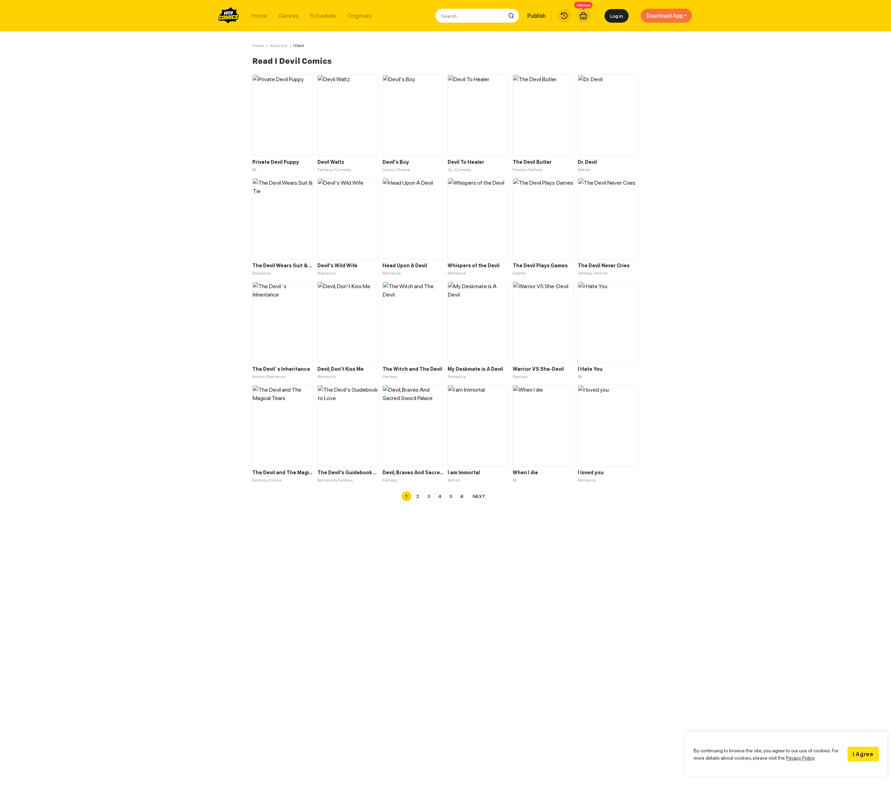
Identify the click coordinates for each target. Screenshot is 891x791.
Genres (288, 16)
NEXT (479, 496)
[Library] (564, 16)
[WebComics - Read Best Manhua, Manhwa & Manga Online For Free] (228, 15)
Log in (616, 16)
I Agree (863, 754)
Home (259, 16)
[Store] (583, 16)
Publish (536, 15)
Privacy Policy (800, 758)
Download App (664, 16)
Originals (359, 16)
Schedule (323, 16)
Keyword (278, 45)
